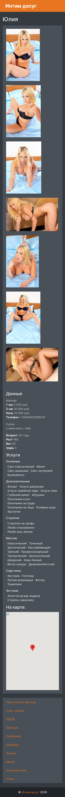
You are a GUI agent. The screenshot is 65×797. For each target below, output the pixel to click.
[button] (32, 647)
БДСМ (10, 719)
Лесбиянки (13, 736)
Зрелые (11, 753)
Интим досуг (21, 6)
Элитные (12, 727)
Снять (10, 778)
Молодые (12, 744)
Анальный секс (16, 770)
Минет (10, 761)
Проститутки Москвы (21, 702)
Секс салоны (15, 710)
